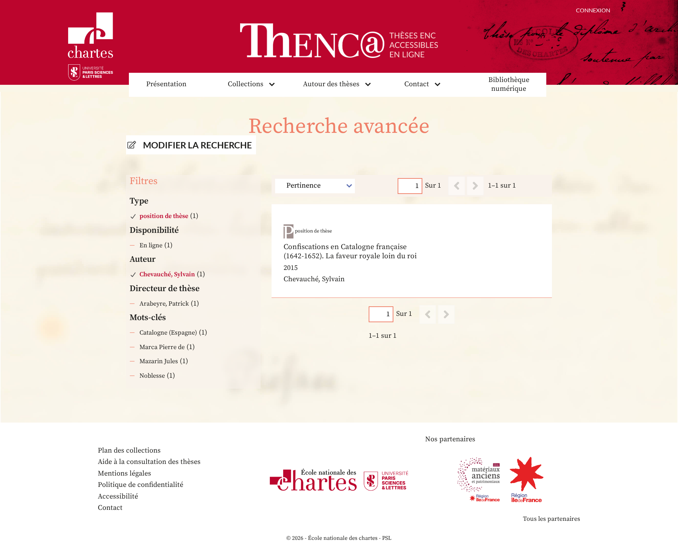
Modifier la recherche (197, 145)
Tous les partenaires (551, 519)
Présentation (166, 84)
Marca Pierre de (162, 347)
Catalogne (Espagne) (168, 333)
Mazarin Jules (158, 361)
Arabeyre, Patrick (164, 304)
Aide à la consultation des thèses (149, 462)
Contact (416, 84)
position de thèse (163, 216)
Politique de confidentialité (140, 485)
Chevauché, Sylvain (167, 274)
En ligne (150, 245)
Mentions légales (124, 473)
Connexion (593, 10)
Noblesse (152, 376)
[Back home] (339, 40)
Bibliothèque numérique (508, 84)
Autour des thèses (331, 84)
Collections (245, 84)
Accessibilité (118, 496)
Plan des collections (129, 450)
